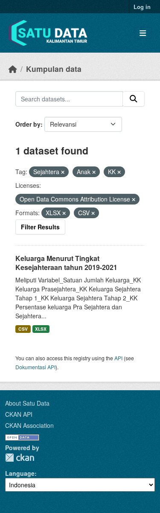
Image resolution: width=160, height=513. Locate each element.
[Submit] (133, 99)
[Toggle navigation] (142, 33)
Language (20, 473)
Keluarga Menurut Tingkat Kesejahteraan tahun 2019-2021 (66, 262)
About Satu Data (27, 403)
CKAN (19, 457)
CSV (23, 329)
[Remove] (62, 172)
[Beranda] (13, 68)
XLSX (41, 329)
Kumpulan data (53, 68)
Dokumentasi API (35, 367)
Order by (28, 124)
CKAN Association (29, 425)
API (118, 358)
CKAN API (18, 414)
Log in (142, 7)
